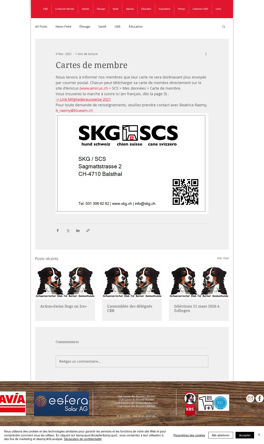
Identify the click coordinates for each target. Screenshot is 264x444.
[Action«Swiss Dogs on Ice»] (65, 282)
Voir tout (223, 258)
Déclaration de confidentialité (83, 439)
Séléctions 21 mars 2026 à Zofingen (196, 308)
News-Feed (63, 26)
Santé (102, 26)
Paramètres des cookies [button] (189, 435)
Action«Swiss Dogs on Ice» (63, 306)
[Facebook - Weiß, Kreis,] (260, 398)
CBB (117, 26)
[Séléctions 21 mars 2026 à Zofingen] (199, 282)
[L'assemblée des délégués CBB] (132, 282)
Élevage (84, 26)
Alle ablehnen (221, 435)
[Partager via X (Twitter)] (68, 230)
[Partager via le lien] (88, 230)
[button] (224, 26)
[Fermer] (259, 435)
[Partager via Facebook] (58, 230)
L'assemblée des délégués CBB (129, 308)
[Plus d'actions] (205, 53)
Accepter (245, 435)
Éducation (136, 26)
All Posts (41, 26)
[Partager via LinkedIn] (78, 230)
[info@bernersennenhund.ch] (250, 398)
